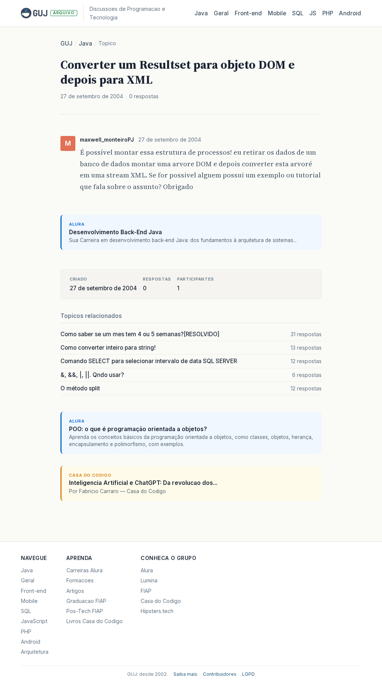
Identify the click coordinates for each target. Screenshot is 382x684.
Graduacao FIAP (86, 601)
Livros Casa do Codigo (94, 621)
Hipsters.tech (157, 611)
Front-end (33, 591)
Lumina (149, 580)
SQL (297, 13)
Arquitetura (34, 652)
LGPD (248, 674)
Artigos (75, 591)
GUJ (66, 43)
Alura (147, 570)
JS (312, 13)
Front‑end (248, 13)
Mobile (277, 13)
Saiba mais (185, 674)
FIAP (146, 591)
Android (350, 13)
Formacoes (80, 580)
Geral (221, 13)
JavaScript (34, 621)
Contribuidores (220, 674)
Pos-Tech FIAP (84, 611)
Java (201, 13)
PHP (327, 13)
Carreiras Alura (84, 570)
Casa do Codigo (161, 601)
